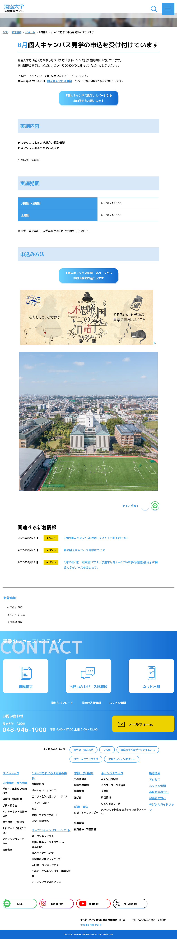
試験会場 (7, 849)
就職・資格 (81, 807)
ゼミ (34, 808)
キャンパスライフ (112, 773)
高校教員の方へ (159, 792)
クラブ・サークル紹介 (113, 785)
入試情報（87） (16, 622)
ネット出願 (151, 686)
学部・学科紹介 (84, 773)
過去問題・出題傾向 (13, 822)
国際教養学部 (81, 785)
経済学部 (79, 791)
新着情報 (9, 598)
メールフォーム (141, 724)
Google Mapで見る (91, 924)
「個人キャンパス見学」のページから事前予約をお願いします (88, 98)
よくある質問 (117, 703)
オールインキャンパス (44, 790)
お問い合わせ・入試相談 (88, 686)
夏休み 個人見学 (83, 749)
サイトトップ (11, 773)
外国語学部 (80, 779)
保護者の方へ (157, 798)
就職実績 (79, 823)
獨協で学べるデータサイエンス (138, 749)
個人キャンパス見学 (59, 81)
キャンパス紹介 (40, 802)
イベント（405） (16, 614)
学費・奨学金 (10, 805)
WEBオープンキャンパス (45, 865)
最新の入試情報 (91, 703)
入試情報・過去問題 (15, 783)
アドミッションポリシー (121, 759)
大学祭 (104, 791)
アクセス (154, 779)
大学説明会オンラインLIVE (46, 859)
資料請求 (26, 686)
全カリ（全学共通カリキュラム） (50, 796)
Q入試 (107, 749)
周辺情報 (106, 797)
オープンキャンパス (43, 836)
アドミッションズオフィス (46, 882)
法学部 (77, 797)
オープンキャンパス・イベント (51, 830)
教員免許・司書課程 (85, 829)
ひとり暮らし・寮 (110, 803)
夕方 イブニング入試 (86, 759)
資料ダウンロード (62, 703)
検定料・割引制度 (12, 799)
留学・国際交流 (40, 821)
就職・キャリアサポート (45, 814)
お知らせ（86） (16, 607)
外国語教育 (38, 784)
